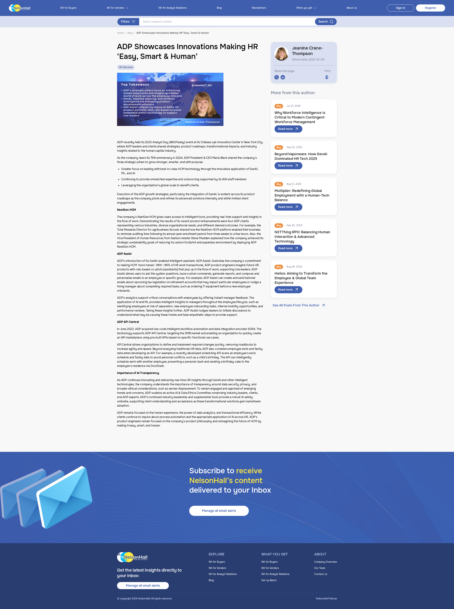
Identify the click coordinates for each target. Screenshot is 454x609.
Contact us (320, 574)
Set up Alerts (268, 580)
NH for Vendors (217, 568)
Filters (125, 21)
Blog (219, 7)
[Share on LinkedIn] (283, 77)
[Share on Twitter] (276, 77)
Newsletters (259, 7)
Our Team (319, 568)
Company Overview (325, 561)
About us (352, 7)
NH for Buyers (68, 7)
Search (323, 21)
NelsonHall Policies (326, 598)
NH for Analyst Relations (173, 7)
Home (120, 32)
